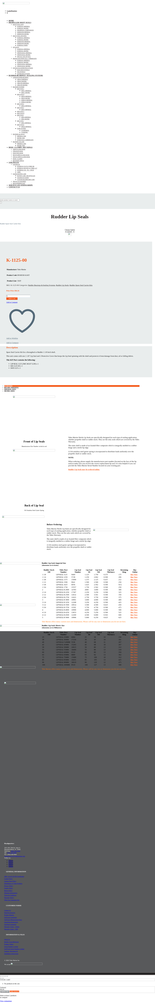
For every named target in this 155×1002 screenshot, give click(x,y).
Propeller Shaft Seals (20, 22)
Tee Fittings (21, 72)
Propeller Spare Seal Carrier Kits (25, 58)
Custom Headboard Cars (26, 179)
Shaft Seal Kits (18, 24)
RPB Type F (20, 108)
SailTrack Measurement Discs (13, 920)
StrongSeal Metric (23, 55)
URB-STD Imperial (23, 83)
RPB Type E (20, 104)
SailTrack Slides (23, 177)
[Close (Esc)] (7, 976)
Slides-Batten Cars (19, 174)
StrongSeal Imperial (24, 53)
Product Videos (8, 944)
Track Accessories (19, 181)
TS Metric (24, 132)
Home (11, 21)
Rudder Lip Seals (19, 134)
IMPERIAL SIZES (10, 389)
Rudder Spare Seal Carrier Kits (81, 285)
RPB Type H (20, 113)
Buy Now (134, 575)
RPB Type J (20, 121)
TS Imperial (25, 130)
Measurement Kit (19, 183)
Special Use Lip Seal (24, 56)
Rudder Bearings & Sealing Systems (41, 285)
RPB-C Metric (25, 92)
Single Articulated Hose (21, 157)
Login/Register (12, 11)
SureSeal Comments (10, 924)
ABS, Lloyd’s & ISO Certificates (14, 876)
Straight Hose (18, 151)
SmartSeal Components (25, 30)
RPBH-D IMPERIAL (26, 100)
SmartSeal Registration (11, 922)
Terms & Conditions (10, 895)
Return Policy (8, 890)
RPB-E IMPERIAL (26, 106)
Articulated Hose (19, 149)
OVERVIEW (8, 386)
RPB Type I (20, 115)
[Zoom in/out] (1, 976)
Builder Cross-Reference (11, 942)
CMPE (19, 172)
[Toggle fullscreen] (3, 976)
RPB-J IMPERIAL (26, 123)
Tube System (21, 128)
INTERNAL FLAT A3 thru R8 (25, 166)
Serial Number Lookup (11, 946)
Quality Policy (8, 888)
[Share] (5, 976)
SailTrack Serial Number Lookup (14, 949)
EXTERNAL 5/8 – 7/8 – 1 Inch (25, 170)
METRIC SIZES (9, 391)
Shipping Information (10, 893)
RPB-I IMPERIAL (26, 117)
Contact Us (14, 187)
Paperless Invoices (9, 913)
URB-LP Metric (22, 81)
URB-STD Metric (22, 85)
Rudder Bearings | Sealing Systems (26, 75)
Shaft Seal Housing (20, 36)
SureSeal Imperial (23, 26)
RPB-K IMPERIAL (26, 126)
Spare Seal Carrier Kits (25, 140)
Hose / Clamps (17, 159)
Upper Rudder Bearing (20, 77)
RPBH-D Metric (26, 102)
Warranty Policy (9, 898)
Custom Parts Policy (10, 881)
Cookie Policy (8, 879)
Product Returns (9, 915)
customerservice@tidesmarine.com (14, 856)
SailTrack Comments (10, 917)
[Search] (1, 202)
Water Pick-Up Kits (23, 73)
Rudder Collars (18, 142)
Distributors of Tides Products (13, 883)
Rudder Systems (18, 87)
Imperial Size (21, 136)
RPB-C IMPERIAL (26, 91)
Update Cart (4, 991)
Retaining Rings (18, 160)
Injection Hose (18, 153)
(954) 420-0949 (11, 853)
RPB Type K (20, 125)
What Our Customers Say (11, 900)
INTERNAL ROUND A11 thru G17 (27, 168)
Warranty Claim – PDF (11, 929)
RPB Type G (20, 111)
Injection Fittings (23, 70)
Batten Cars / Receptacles (26, 176)
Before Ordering (11, 387)
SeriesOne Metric (23, 43)
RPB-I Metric (25, 119)
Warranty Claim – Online (11, 927)
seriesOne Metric (23, 34)
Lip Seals (16, 47)
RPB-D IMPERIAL (26, 96)
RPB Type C (20, 89)
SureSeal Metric (23, 28)
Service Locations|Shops (21, 185)
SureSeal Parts (22, 45)
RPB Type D (20, 94)
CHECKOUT (14, 991)
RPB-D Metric (25, 98)
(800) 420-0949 (15, 851)
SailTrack (14, 162)
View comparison (6, 1001)
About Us (7, 939)
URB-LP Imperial (22, 79)
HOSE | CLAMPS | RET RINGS (20, 147)
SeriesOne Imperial (23, 41)
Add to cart (12, 298)
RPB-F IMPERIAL (26, 109)
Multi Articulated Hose (21, 155)
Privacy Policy (8, 886)
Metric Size (21, 138)
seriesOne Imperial (23, 32)
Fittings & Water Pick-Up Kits (23, 68)
